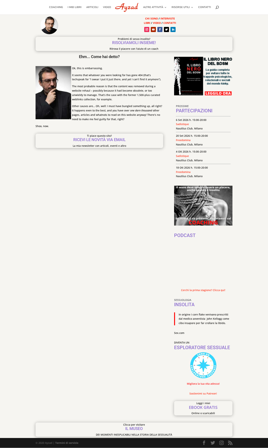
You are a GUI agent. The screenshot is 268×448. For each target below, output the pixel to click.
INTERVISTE (167, 18)
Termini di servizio (66, 443)
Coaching (56, 7)
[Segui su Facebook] (159, 29)
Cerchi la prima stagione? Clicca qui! (203, 290)
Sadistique (182, 124)
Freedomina (183, 140)
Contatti (204, 7)
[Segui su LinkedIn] (173, 29)
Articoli (92, 7)
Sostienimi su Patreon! (203, 393)
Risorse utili (181, 7)
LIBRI (147, 23)
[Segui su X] (166, 29)
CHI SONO (151, 18)
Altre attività (153, 7)
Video (107, 7)
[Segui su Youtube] (153, 29)
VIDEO (157, 23)
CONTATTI (169, 23)
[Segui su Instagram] (146, 29)
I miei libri (74, 7)
